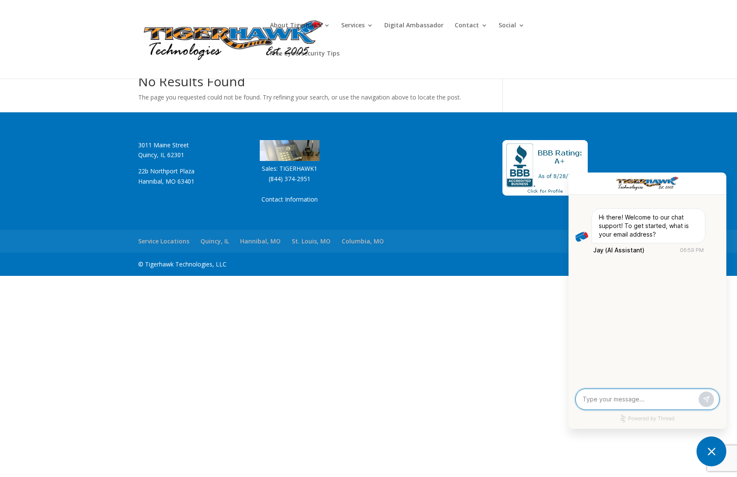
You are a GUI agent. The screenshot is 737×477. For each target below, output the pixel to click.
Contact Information (289, 199)
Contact (467, 25)
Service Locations (163, 241)
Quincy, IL (214, 241)
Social (507, 25)
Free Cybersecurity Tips (304, 53)
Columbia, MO (363, 241)
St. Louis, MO (311, 241)
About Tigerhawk (296, 25)
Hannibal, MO (260, 241)
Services (353, 25)
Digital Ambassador (414, 25)
